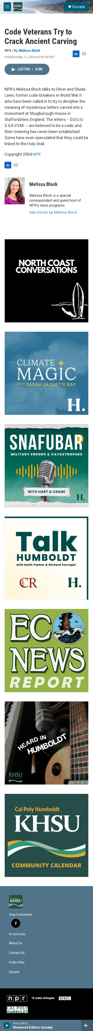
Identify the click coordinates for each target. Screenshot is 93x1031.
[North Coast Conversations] (46, 280)
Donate (78, 7)
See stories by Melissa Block (53, 212)
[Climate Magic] (46, 373)
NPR (37, 154)
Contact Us (17, 953)
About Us (15, 943)
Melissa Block (29, 50)
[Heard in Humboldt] (46, 742)
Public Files (17, 962)
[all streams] (87, 1025)
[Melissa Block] (15, 190)
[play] (7, 1025)
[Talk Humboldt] (46, 558)
